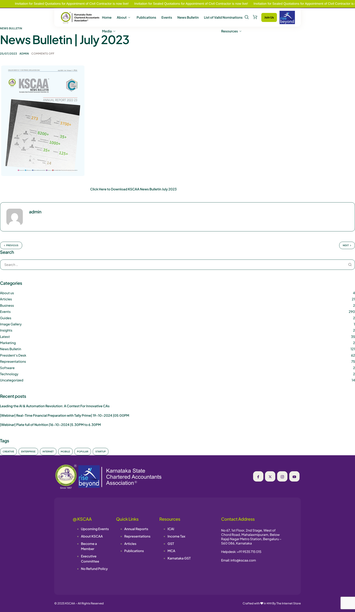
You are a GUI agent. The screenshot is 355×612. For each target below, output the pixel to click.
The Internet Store (288, 603)
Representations (13, 361)
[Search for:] (177, 265)
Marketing (8, 343)
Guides (5, 318)
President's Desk (13, 355)
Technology (9, 374)
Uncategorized (11, 380)
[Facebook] (258, 476)
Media (107, 31)
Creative (8, 451)
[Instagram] (282, 476)
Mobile (65, 451)
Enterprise (28, 451)
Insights (6, 330)
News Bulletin (188, 17)
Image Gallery (11, 324)
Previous (12, 245)
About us (7, 293)
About (122, 17)
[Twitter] (270, 476)
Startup (100, 451)
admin (24, 53)
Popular (83, 451)
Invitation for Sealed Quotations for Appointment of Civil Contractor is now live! (175, 4)
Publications (146, 17)
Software (7, 368)
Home (107, 17)
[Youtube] (294, 476)
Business (7, 305)
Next (346, 245)
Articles (6, 299)
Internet (48, 451)
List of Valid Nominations (223, 17)
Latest (5, 336)
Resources (229, 31)
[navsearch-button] (247, 17)
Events (166, 17)
